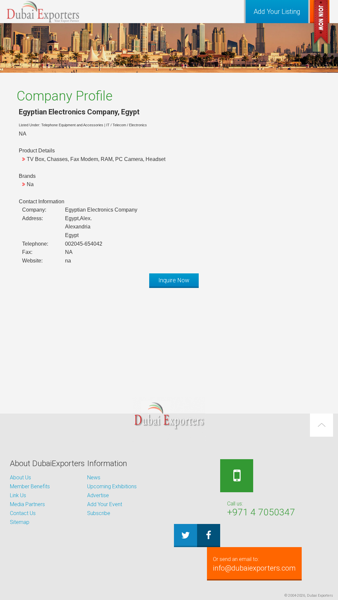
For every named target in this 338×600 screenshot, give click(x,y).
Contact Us (23, 513)
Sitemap (19, 522)
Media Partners (27, 504)
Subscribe (98, 513)
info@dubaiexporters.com (254, 564)
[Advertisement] (169, 339)
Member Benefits (30, 486)
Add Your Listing (277, 12)
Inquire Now (173, 280)
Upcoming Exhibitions (112, 486)
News (93, 477)
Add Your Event (104, 504)
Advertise (98, 495)
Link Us (18, 495)
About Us (20, 477)
